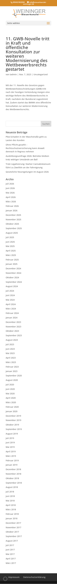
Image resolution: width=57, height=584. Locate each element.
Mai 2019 (10, 447)
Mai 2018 (10, 500)
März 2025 (11, 255)
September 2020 (14, 375)
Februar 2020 (12, 406)
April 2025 (11, 250)
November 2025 (13, 219)
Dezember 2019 (13, 415)
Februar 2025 (12, 259)
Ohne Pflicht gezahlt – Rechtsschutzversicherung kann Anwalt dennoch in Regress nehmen (25, 148)
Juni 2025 (10, 241)
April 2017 (11, 558)
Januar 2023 (11, 371)
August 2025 (12, 232)
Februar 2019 (12, 460)
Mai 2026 (10, 192)
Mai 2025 (10, 246)
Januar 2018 (11, 518)
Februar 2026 (12, 206)
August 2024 (12, 286)
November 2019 (13, 420)
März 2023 (11, 362)
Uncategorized (40, 74)
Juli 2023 (10, 344)
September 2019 (14, 429)
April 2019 (11, 451)
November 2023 (13, 326)
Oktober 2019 (12, 424)
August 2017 (12, 540)
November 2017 (13, 527)
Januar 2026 (11, 210)
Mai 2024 (10, 299)
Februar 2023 (12, 366)
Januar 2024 (11, 317)
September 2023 (14, 335)
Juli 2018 (10, 491)
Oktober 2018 (12, 478)
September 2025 (14, 228)
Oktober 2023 (12, 331)
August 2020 (12, 380)
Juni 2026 (10, 188)
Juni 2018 (10, 496)
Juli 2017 (10, 545)
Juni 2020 (10, 389)
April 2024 (11, 304)
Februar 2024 (12, 313)
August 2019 (12, 433)
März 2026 (11, 201)
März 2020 (11, 402)
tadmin (13, 74)
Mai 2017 (10, 554)
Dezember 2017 (13, 523)
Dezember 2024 (13, 268)
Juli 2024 (10, 290)
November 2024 (13, 273)
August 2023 (12, 340)
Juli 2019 (10, 438)
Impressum (13, 577)
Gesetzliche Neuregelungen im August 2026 (27, 171)
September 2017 (14, 536)
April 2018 (11, 505)
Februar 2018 (12, 514)
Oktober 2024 (12, 277)
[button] (5, 579)
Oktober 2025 (12, 223)
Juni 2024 (10, 295)
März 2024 (11, 308)
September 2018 (14, 482)
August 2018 (12, 487)
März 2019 (11, 456)
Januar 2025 (11, 264)
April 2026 (11, 197)
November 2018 (13, 473)
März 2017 (11, 563)
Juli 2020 (10, 384)
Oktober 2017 (12, 531)
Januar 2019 (11, 464)
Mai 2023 (10, 353)
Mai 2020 (10, 393)
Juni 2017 (10, 549)
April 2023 (11, 357)
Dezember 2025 (13, 215)
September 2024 (14, 282)
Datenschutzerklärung (34, 577)
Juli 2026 (10, 183)
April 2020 (11, 397)
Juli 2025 (10, 237)
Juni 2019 (10, 442)
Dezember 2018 (13, 469)
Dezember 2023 (13, 322)
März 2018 (11, 509)
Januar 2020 (11, 411)
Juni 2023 (10, 349)
